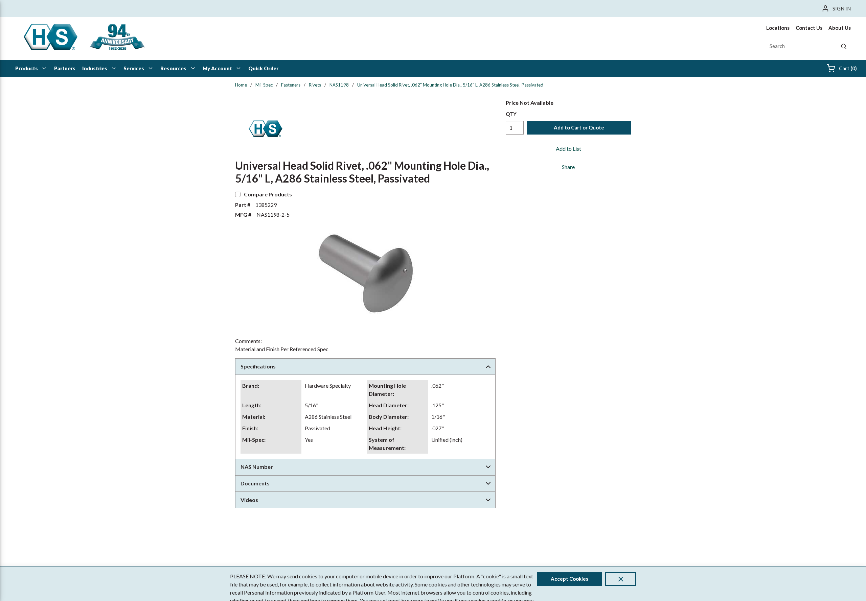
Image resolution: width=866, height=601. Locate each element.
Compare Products (268, 194)
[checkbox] (238, 194)
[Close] (620, 579)
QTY (511, 114)
